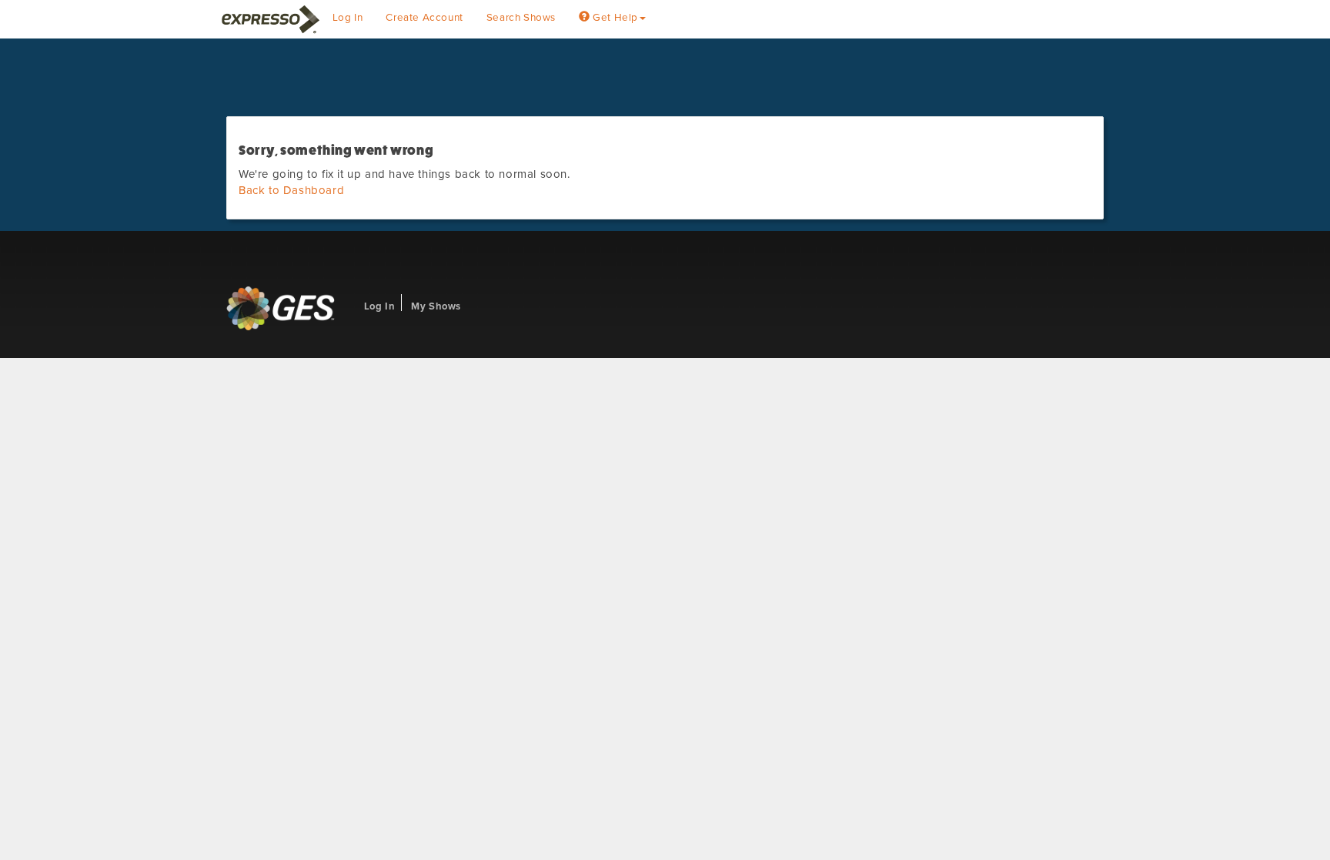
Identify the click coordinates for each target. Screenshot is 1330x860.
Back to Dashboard (291, 190)
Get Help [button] (614, 18)
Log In (347, 18)
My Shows (436, 306)
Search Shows (521, 18)
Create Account (424, 18)
